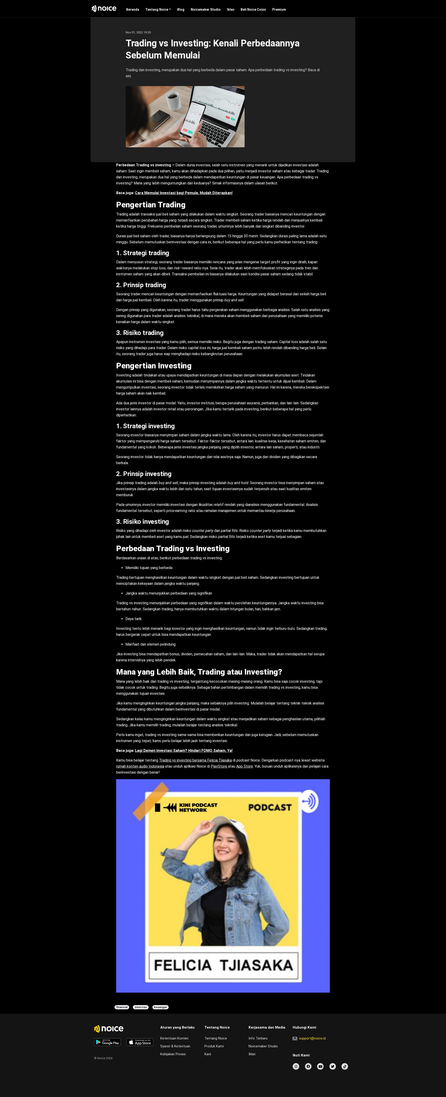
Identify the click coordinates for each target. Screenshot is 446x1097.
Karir (207, 1054)
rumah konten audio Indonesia (140, 766)
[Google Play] (107, 1042)
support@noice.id (312, 1038)
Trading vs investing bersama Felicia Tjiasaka (195, 760)
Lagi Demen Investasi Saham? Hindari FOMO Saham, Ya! (184, 750)
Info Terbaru (258, 1038)
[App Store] (140, 1042)
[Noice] (104, 8)
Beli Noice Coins (253, 9)
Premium (279, 9)
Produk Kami (214, 1046)
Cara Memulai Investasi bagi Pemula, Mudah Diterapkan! (184, 193)
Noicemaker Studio (206, 9)
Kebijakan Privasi (173, 1054)
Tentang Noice (156, 9)
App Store (244, 766)
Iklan (230, 9)
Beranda (132, 9)
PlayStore (219, 766)
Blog (180, 9)
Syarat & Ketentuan (175, 1046)
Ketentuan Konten (174, 1038)
